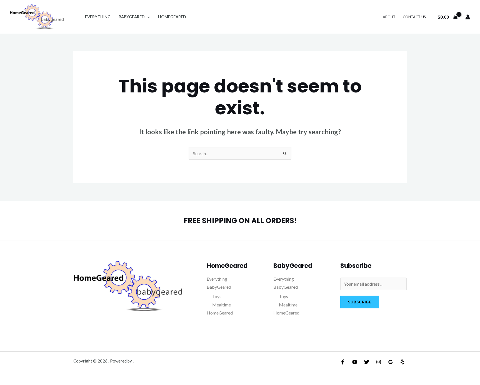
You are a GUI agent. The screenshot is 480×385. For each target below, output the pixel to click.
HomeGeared (172, 16)
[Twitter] (366, 361)
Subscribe (359, 302)
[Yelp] (402, 361)
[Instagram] (378, 361)
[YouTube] (354, 361)
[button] (147, 16)
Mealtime (221, 304)
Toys (216, 296)
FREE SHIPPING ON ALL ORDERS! (240, 221)
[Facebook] (342, 361)
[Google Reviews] (390, 361)
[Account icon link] (467, 16)
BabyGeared (132, 16)
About (389, 17)
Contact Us (414, 17)
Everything (98, 16)
